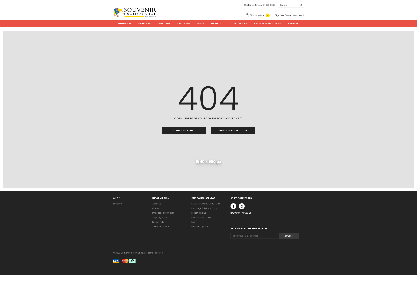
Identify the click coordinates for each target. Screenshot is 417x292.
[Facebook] (233, 206)
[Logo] (135, 12)
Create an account (294, 15)
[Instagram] (242, 206)
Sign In (278, 15)
